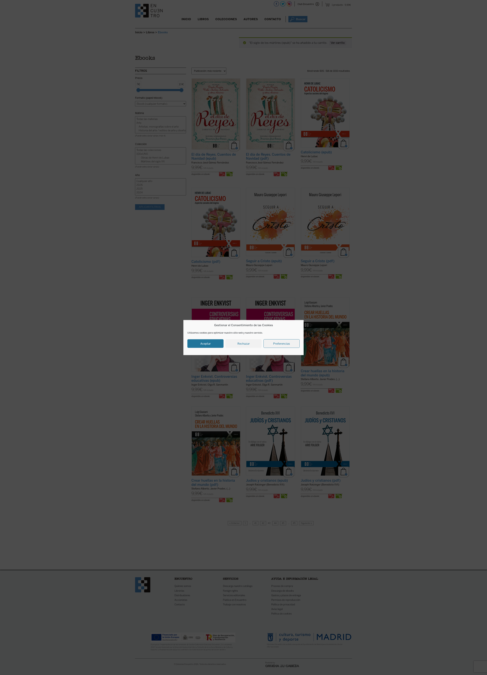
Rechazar (243, 343)
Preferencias (281, 343)
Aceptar (205, 343)
